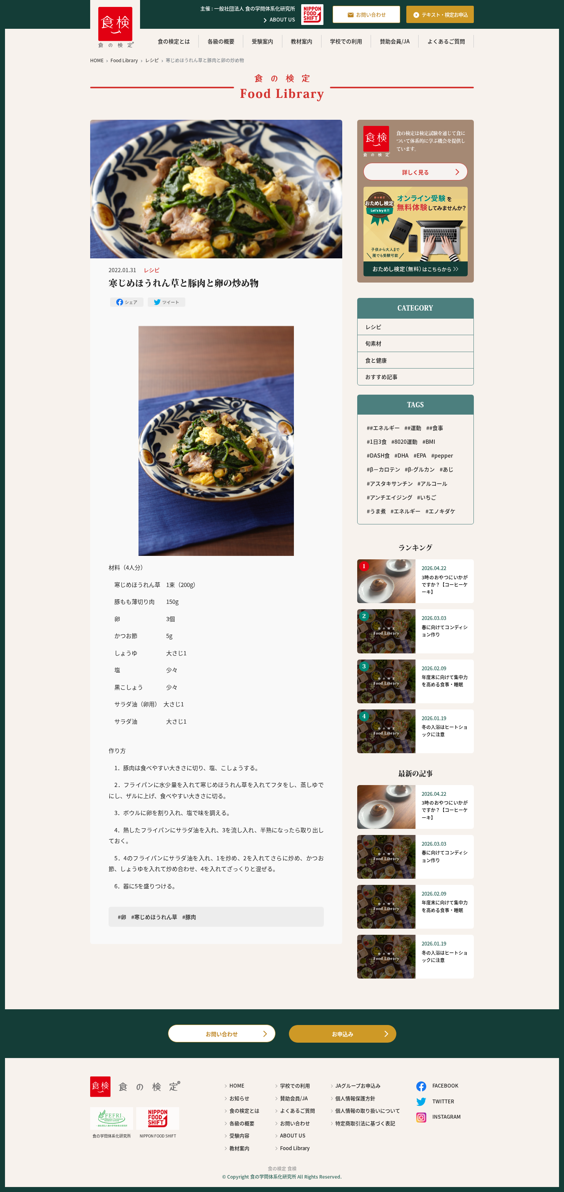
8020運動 (405, 441)
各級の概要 (221, 41)
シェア (131, 302)
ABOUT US (278, 20)
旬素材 (373, 343)
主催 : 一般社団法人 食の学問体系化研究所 (247, 8)
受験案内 (262, 41)
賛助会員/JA (395, 41)
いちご (428, 497)
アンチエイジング (391, 497)
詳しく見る (415, 172)
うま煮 (378, 511)
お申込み (342, 1034)
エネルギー (407, 511)
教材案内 (301, 41)
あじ (448, 469)
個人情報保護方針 (355, 1098)
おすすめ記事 (381, 376)
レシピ (373, 327)
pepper (443, 455)
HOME (236, 1085)
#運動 (414, 428)
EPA (421, 455)
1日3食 (378, 441)
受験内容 (239, 1135)
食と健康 (376, 360)
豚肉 (190, 917)
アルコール (434, 483)
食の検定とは (174, 41)
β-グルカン (421, 469)
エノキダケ (442, 511)
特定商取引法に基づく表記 (365, 1123)
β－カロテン (385, 469)
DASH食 (380, 455)
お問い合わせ (366, 14)
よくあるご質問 (446, 41)
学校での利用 (346, 41)
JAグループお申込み (358, 1085)
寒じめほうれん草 (155, 917)
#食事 (436, 428)
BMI (430, 441)
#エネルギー (385, 428)
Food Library (295, 1148)
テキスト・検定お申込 (440, 14)
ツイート (170, 302)
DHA (403, 455)
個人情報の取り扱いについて (367, 1110)
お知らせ (239, 1098)
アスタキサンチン (391, 483)
